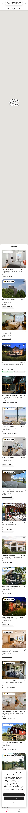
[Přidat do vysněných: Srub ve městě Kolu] (24, 345)
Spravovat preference (14, 803)
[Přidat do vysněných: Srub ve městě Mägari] (24, 599)
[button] (7, 276)
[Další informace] (19, 248)
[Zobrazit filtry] (25, 3)
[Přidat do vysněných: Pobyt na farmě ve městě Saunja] (24, 568)
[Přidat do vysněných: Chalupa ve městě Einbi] (24, 538)
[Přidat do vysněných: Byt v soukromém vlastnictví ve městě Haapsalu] (24, 755)
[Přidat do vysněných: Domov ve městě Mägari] (24, 505)
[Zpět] (2, 3)
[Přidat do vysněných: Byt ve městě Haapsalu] (24, 252)
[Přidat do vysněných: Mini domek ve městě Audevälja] (24, 724)
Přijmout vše (14, 795)
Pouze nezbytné (14, 799)
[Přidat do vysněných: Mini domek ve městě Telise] (24, 378)
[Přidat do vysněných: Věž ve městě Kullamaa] (24, 281)
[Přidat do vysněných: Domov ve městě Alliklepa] (24, 472)
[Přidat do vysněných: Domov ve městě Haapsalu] (24, 694)
